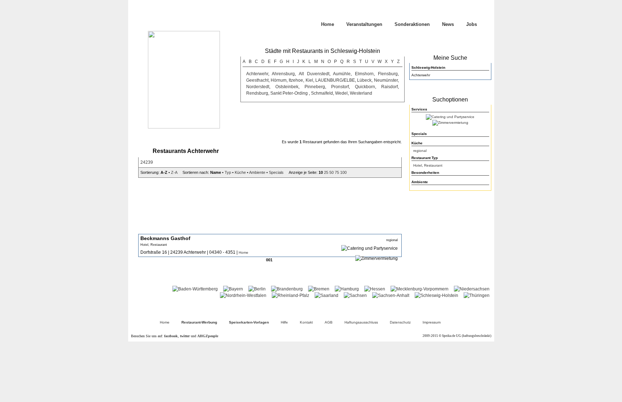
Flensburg (388, 73)
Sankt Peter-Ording (289, 93)
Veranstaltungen (364, 24)
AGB (329, 322)
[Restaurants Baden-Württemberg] (195, 289)
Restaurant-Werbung (199, 322)
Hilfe (284, 322)
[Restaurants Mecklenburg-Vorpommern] (420, 289)
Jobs (471, 24)
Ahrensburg (283, 73)
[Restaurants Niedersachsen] (472, 289)
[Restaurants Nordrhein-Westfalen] (243, 295)
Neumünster (386, 80)
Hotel (417, 165)
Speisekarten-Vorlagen (249, 322)
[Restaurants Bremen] (318, 289)
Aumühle (342, 73)
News (448, 24)
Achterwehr (257, 73)
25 (326, 172)
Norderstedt (257, 86)
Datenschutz (400, 322)
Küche (240, 172)
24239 (146, 162)
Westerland (361, 93)
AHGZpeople (207, 336)
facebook (171, 336)
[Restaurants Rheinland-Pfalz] (290, 295)
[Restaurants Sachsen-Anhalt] (390, 295)
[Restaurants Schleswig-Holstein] (436, 295)
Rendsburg (257, 93)
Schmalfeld (322, 93)
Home (327, 24)
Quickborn (365, 86)
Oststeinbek (286, 86)
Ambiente (257, 172)
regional (420, 151)
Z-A (174, 172)
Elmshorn (364, 73)
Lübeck (364, 80)
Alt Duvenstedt (314, 73)
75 (337, 172)
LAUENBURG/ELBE (335, 80)
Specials (276, 172)
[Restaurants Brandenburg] (287, 289)
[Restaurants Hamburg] (347, 289)
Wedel (341, 93)
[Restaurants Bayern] (233, 289)
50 (331, 172)
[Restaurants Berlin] (257, 289)
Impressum (432, 322)
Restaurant (433, 165)
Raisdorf (389, 86)
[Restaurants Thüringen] (477, 295)
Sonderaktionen (412, 24)
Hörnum (279, 80)
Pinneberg (315, 86)
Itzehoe (296, 80)
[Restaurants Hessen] (374, 289)
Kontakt (306, 322)
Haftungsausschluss (361, 322)
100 (343, 172)
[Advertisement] (450, 240)
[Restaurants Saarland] (326, 295)
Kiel (309, 80)
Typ (228, 172)
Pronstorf (340, 86)
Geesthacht (257, 80)
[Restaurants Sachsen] (355, 295)
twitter (185, 336)
